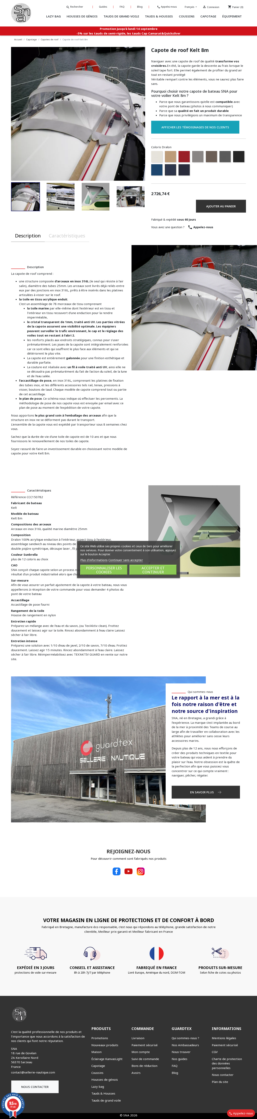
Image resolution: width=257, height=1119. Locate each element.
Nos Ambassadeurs (185, 1045)
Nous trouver (181, 1052)
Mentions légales (224, 1038)
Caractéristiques (67, 235)
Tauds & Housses (103, 1093)
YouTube (128, 871)
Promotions (99, 1038)
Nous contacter (35, 1087)
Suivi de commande (145, 1059)
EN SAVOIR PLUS (202, 792)
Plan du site (220, 1082)
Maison (96, 1052)
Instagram (141, 871)
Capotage (98, 1066)
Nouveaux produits (104, 1045)
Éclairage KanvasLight (106, 1059)
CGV (215, 1052)
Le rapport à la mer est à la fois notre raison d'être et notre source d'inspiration (206, 704)
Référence (18, 497)
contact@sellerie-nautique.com (33, 1072)
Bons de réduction (144, 1066)
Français (190, 7)
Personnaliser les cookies (104, 570)
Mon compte (141, 1052)
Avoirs (136, 1073)
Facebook (116, 871)
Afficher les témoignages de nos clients (195, 127)
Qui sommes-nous (200, 692)
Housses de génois (104, 1079)
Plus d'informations (94, 560)
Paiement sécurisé (145, 1045)
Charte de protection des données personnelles (227, 1063)
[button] (25, 196)
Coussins (97, 1073)
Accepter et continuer (153, 570)
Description (28, 235)
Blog (140, 6)
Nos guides (179, 1059)
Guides (103, 6)
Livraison (138, 1038)
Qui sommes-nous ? (185, 1038)
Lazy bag (97, 1087)
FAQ (122, 6)
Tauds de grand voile (106, 1100)
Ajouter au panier (221, 206)
